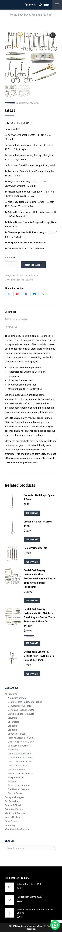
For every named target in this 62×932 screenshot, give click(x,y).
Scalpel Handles (16, 777)
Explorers (32, 275)
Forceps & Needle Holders (20, 737)
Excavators (13, 722)
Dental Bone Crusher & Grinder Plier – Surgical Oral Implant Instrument (39, 656)
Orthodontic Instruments (20, 757)
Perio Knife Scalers (17, 765)
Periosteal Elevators (18, 769)
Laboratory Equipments (19, 753)
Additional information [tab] (16, 319)
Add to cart (33, 265)
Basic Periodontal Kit (35, 548)
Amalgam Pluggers (14, 797)
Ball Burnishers (12, 801)
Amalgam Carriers (17, 698)
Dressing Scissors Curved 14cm (38, 523)
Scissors (12, 781)
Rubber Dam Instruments (20, 773)
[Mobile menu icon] (57, 5)
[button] (53, 35)
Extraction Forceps (17, 733)
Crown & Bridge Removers (21, 714)
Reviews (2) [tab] (11, 326)
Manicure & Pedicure (15, 813)
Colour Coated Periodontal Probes (25, 702)
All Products (21, 275)
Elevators (12, 718)
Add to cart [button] (32, 513)
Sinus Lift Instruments (19, 785)
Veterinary (10, 825)
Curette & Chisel (13, 805)
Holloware (13, 749)
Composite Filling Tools (19, 706)
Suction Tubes (15, 793)
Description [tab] (11, 311)
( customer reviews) (27, 103)
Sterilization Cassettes (19, 789)
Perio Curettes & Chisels (20, 761)
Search (53, 848)
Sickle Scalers (12, 821)
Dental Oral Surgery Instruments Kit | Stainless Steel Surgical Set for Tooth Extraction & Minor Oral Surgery (39, 617)
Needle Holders (12, 817)
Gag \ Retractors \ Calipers (21, 741)
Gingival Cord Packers (19, 745)
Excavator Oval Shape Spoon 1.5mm (39, 497)
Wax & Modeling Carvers (17, 829)
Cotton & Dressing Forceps (21, 710)
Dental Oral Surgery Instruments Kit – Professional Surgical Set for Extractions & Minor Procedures (40, 578)
